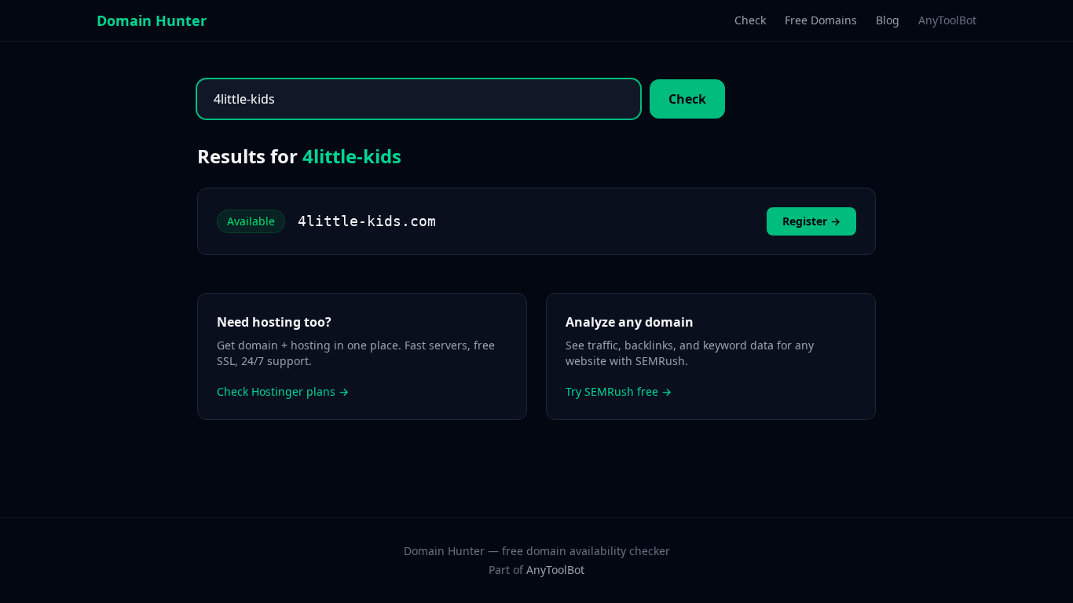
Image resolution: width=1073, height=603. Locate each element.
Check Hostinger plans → (283, 391)
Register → (811, 221)
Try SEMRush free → (619, 391)
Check (750, 20)
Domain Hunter (152, 20)
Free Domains (821, 20)
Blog (887, 20)
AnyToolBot (947, 20)
